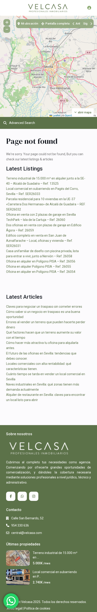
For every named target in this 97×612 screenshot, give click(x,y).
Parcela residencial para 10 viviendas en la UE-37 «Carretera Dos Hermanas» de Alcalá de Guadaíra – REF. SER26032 (45, 204)
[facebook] (10, 496)
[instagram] (33, 496)
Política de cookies (37, 608)
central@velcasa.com (26, 533)
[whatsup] (22, 496)
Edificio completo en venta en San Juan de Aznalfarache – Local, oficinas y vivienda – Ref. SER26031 (39, 241)
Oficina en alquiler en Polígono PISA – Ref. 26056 (40, 261)
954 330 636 (20, 525)
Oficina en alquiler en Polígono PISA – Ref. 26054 (40, 271)
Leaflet (56, 115)
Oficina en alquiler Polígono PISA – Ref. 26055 (38, 266)
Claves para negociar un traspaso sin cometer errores (44, 306)
